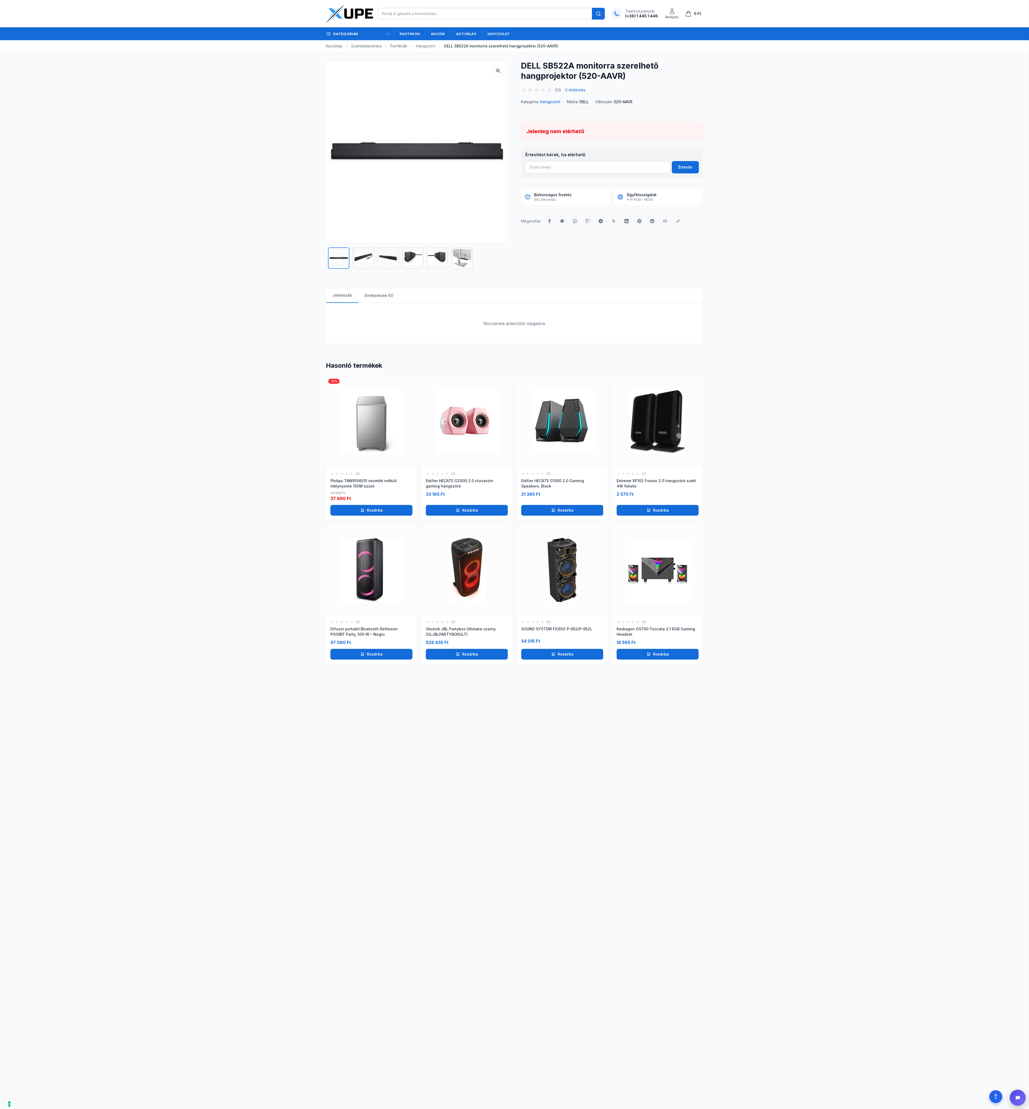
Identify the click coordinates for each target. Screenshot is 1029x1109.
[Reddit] (652, 221)
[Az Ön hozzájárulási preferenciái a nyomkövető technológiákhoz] (9, 1104)
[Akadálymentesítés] (995, 1096)
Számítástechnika (366, 46)
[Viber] (588, 221)
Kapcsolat (498, 34)
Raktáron (410, 34)
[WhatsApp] (575, 221)
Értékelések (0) (379, 295)
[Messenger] (562, 221)
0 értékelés (575, 90)
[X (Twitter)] (613, 221)
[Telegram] (601, 221)
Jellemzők (342, 295)
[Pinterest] (639, 221)
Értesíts (685, 167)
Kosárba (375, 510)
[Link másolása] (678, 221)
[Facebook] (549, 221)
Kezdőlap (334, 46)
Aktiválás (466, 34)
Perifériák (398, 46)
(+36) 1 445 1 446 (641, 16)
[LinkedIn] (626, 221)
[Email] (665, 221)
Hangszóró (425, 46)
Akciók (438, 34)
